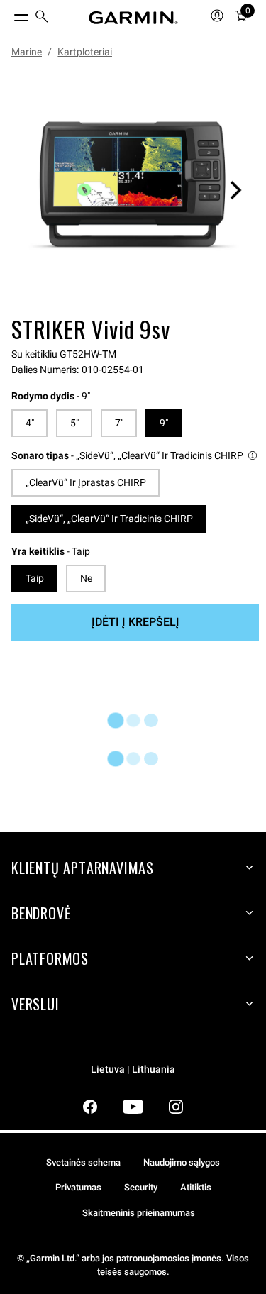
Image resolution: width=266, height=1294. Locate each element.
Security (140, 1187)
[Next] (235, 190)
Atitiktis (195, 1187)
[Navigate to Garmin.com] (133, 17)
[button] (135, 455)
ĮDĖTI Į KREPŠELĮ (135, 622)
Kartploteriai (84, 52)
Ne (86, 578)
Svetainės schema (83, 1162)
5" (74, 422)
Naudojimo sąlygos (181, 1162)
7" (119, 422)
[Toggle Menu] (8, 14)
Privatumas (78, 1187)
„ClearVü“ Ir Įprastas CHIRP (86, 482)
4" (30, 422)
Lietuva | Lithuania (133, 1069)
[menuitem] (41, 18)
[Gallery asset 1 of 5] (133, 189)
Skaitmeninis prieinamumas (138, 1212)
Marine (26, 52)
